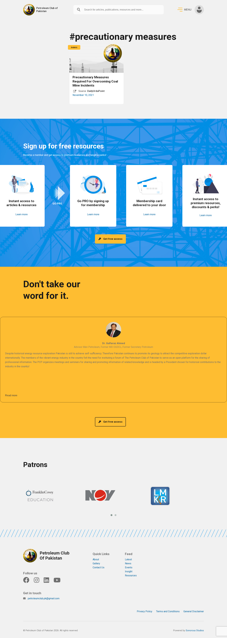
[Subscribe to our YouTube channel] (59, 581)
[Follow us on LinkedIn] (48, 581)
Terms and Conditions (168, 611)
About (96, 559)
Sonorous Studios (195, 630)
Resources (131, 575)
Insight (128, 571)
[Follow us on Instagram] (38, 581)
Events (128, 567)
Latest (128, 559)
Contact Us (98, 567)
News (128, 563)
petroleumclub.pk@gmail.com (43, 598)
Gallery (96, 563)
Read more (11, 395)
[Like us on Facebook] (28, 581)
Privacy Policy (144, 611)
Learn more (21, 214)
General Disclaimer (193, 611)
